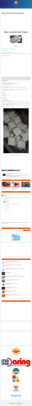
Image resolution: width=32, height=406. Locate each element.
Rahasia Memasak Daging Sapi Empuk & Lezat (25, 188)
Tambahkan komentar (7, 210)
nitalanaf (5, 195)
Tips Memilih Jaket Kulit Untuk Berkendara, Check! (12, 279)
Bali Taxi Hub (14, 402)
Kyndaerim (11, 173)
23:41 (6, 202)
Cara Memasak (4, 97)
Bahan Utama (4, 91)
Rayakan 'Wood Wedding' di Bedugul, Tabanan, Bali (13, 294)
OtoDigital (23, 402)
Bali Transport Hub (18, 402)
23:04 (4, 196)
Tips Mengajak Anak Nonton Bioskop (10, 287)
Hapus (6, 199)
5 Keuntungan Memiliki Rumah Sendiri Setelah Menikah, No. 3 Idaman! (15, 268)
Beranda (3, 11)
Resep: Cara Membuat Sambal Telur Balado (12, 283)
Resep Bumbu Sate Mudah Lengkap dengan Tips (15, 188)
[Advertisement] (16, 24)
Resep (5, 11)
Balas (4, 199)
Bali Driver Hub (9, 402)
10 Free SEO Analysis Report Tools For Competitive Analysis (14, 264)
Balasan (5, 200)
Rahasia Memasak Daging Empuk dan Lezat (5, 188)
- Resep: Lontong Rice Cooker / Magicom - (9, 48)
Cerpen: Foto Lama (8, 272)
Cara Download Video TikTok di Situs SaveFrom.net (12, 261)
